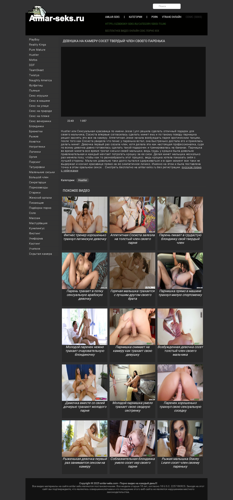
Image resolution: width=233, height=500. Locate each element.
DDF (32, 65)
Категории (135, 17)
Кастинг (34, 243)
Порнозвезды (38, 187)
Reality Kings (37, 44)
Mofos (33, 60)
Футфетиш (36, 85)
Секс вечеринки (40, 121)
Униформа (36, 238)
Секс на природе (40, 111)
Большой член (38, 177)
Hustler (34, 54)
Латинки (35, 151)
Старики (34, 192)
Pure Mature (37, 49)
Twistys (34, 75)
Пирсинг (34, 162)
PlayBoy (34, 39)
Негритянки (37, 146)
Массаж (34, 218)
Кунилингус (37, 228)
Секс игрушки (38, 95)
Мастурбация (38, 223)
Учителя (34, 248)
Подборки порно (40, 208)
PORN (154, 17)
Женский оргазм (40, 197)
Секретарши (37, 182)
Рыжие (34, 136)
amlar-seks (112, 17)
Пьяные (34, 90)
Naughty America (40, 80)
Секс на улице (39, 106)
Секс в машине (39, 100)
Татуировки (37, 167)
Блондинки (36, 126)
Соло (32, 213)
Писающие (36, 202)
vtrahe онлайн (171, 17)
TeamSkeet (36, 70)
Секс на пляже (39, 116)
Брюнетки (36, 131)
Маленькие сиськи (42, 172)
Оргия (33, 157)
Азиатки (34, 141)
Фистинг (34, 233)
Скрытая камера (40, 253)
